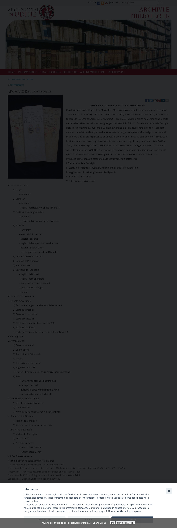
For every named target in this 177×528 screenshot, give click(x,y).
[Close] (169, 491)
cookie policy (123, 511)
